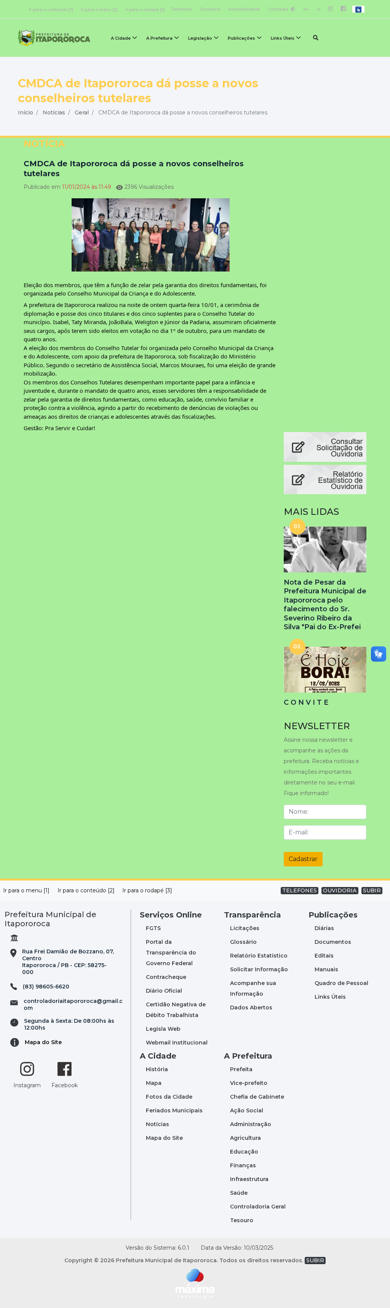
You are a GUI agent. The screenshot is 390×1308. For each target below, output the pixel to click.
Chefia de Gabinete (257, 1096)
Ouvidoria (210, 9)
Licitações (244, 928)
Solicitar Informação (259, 969)
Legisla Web (163, 1028)
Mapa (153, 1083)
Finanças (243, 1165)
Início (25, 112)
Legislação (200, 38)
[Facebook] (343, 9)
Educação (244, 1151)
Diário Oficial (164, 990)
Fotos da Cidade (169, 1096)
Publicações (241, 38)
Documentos (333, 941)
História (157, 1069)
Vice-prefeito (248, 1083)
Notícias (54, 112)
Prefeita (241, 1069)
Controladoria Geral (258, 1206)
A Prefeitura (159, 38)
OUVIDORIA (339, 890)
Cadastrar (303, 859)
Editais (324, 955)
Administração (250, 1124)
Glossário (243, 941)
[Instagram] (330, 9)
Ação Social (246, 1110)
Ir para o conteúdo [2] (86, 890)
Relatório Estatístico (259, 955)
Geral (82, 112)
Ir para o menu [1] (26, 890)
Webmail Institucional (177, 1042)
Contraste (278, 9)
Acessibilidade (244, 9)
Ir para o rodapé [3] (145, 9)
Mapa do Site (43, 1042)
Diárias (324, 928)
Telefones (181, 9)
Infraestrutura (249, 1179)
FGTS (153, 928)
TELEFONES (299, 890)
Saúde (239, 1192)
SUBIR (372, 890)
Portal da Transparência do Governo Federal (171, 952)
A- (319, 9)
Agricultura (245, 1137)
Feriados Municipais (174, 1110)
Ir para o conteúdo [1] (51, 9)
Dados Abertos (251, 1007)
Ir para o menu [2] (99, 9)
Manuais (326, 969)
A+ (306, 9)
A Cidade (121, 38)
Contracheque (166, 977)
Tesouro (241, 1220)
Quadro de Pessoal (341, 983)
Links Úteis (282, 38)
